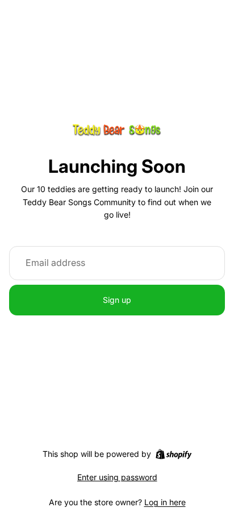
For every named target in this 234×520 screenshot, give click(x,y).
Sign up (117, 300)
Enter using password (117, 477)
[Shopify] (173, 454)
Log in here (165, 502)
